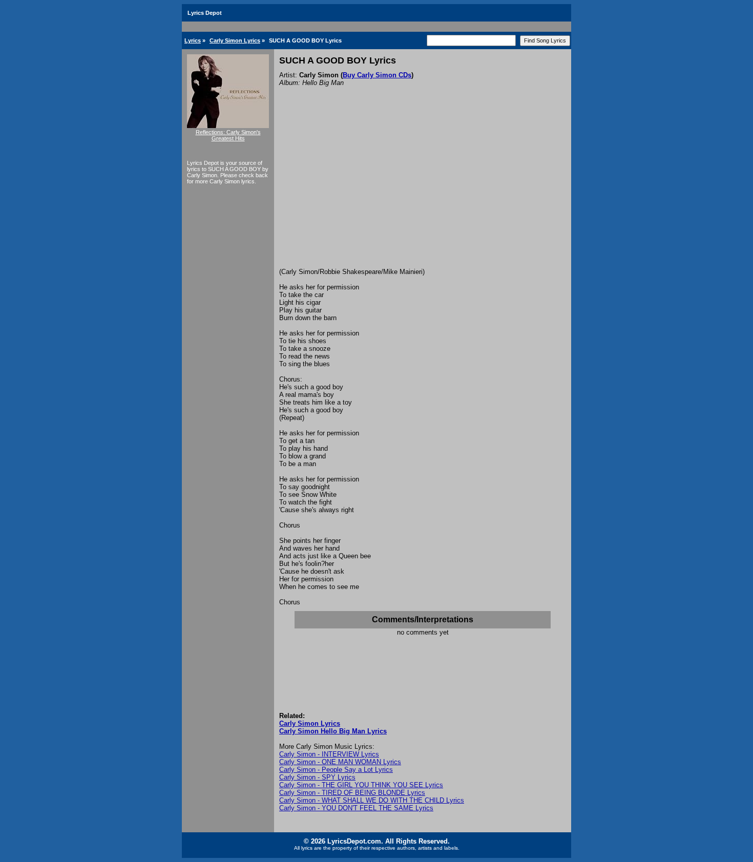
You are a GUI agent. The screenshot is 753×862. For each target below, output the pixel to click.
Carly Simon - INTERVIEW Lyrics (329, 754)
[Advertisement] (422, 191)
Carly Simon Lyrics (235, 40)
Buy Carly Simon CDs (377, 75)
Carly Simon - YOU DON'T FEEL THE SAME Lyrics (356, 808)
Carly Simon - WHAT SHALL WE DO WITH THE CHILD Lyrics (371, 800)
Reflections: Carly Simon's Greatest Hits (228, 135)
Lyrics (192, 40)
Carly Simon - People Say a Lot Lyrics (336, 769)
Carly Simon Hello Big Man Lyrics (333, 731)
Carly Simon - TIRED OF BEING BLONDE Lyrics (352, 792)
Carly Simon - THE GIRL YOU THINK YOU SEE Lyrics (361, 785)
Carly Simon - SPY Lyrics (317, 777)
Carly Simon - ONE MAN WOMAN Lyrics (340, 762)
